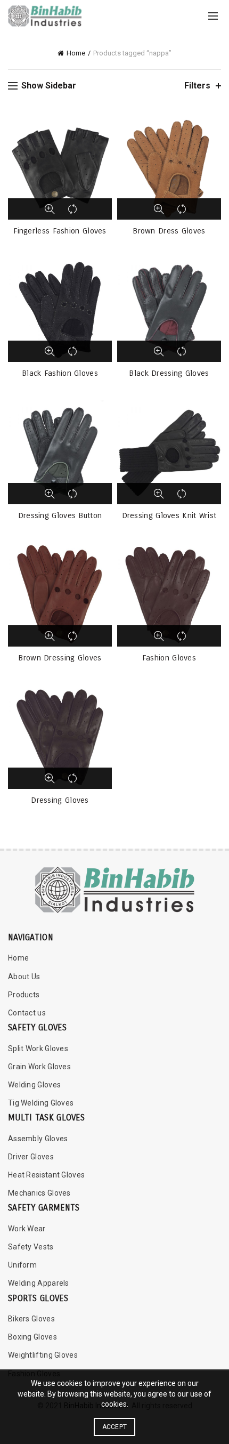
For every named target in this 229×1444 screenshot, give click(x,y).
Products (23, 994)
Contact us (27, 1013)
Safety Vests (31, 1247)
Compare (73, 209)
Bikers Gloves (31, 1318)
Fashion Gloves (169, 658)
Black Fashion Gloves (60, 373)
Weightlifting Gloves (43, 1355)
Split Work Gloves (38, 1048)
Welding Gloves (34, 1084)
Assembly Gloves (38, 1138)
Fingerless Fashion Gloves (60, 231)
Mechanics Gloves (39, 1193)
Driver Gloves (31, 1156)
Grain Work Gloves (39, 1066)
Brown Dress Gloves (169, 231)
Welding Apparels (38, 1283)
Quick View (49, 209)
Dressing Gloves (60, 800)
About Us (24, 976)
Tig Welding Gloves (40, 1103)
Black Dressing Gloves (169, 373)
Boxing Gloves (32, 1337)
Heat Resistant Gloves (46, 1175)
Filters (197, 85)
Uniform (22, 1265)
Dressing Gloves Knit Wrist (169, 515)
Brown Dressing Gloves (59, 658)
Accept (114, 1427)
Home (76, 53)
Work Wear (27, 1228)
